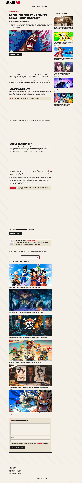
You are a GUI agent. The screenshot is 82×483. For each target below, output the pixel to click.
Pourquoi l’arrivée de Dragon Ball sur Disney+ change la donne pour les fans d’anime (24, 287)
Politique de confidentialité (15, 470)
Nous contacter (12, 467)
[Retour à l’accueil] (13, 2)
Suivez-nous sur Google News (30, 257)
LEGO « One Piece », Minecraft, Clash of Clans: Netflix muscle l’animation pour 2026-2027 (25, 362)
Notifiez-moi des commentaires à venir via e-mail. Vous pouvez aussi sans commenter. (30, 443)
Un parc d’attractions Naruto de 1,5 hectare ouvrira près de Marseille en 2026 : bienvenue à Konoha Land (63, 28)
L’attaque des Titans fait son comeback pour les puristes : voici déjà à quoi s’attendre (62, 74)
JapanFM (45, 478)
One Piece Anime (16, 11)
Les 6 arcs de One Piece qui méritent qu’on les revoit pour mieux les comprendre (63, 59)
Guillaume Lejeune (31, 240)
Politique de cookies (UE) (14, 471)
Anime (38, 6)
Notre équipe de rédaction (15, 473)
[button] (49, 6)
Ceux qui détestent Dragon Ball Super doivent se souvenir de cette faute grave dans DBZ (62, 105)
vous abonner (39, 443)
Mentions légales (13, 468)
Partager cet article (15, 54)
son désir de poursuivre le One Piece (28, 93)
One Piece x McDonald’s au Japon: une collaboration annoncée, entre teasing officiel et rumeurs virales (28, 337)
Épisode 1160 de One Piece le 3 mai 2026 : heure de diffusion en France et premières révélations (26, 412)
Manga (33, 6)
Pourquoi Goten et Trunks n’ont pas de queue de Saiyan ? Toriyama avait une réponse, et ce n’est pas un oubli (28, 387)
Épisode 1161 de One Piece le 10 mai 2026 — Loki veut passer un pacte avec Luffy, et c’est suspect (26, 312)
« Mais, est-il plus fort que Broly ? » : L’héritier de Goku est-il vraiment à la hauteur (63, 43)
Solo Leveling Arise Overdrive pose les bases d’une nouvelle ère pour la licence (63, 89)
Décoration (44, 6)
